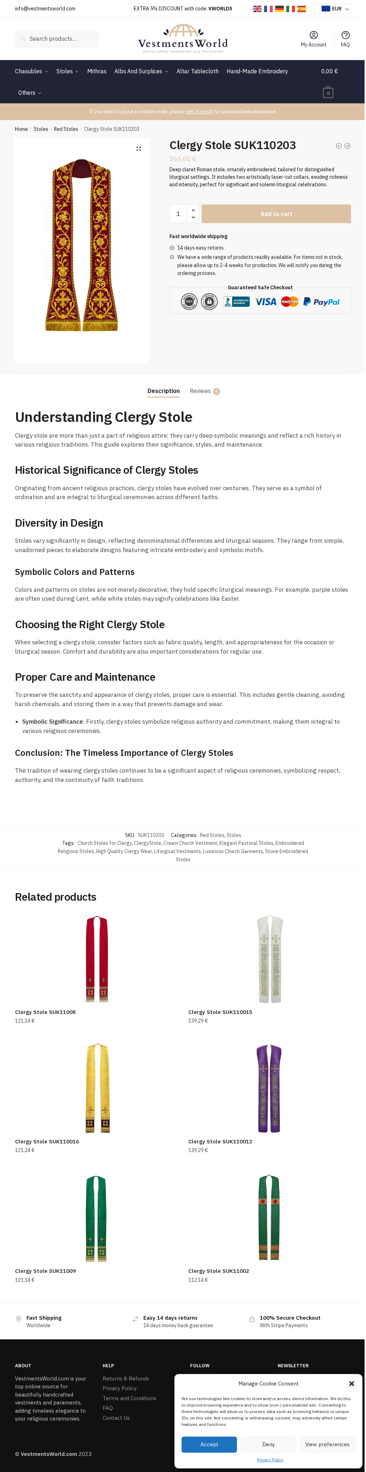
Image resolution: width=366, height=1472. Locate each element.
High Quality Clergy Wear (124, 851)
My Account (314, 44)
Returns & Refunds (126, 1378)
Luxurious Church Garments (233, 851)
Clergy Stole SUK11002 (218, 1270)
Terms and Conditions (129, 1398)
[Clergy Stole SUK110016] (96, 1088)
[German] (280, 8)
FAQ (345, 44)
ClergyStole (147, 843)
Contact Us (116, 1417)
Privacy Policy (270, 1459)
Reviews (200, 390)
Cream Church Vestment (190, 843)
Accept (209, 1444)
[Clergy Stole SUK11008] (96, 959)
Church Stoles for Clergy (105, 843)
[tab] (164, 385)
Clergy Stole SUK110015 (220, 1012)
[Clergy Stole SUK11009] (96, 1217)
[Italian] (291, 8)
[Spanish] (302, 8)
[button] (351, 1383)
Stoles (41, 129)
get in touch (199, 111)
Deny (268, 1444)
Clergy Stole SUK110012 (220, 1141)
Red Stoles (66, 129)
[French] (268, 8)
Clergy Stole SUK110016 (47, 1141)
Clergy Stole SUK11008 (45, 1012)
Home (21, 129)
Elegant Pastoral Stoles (246, 843)
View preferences (327, 1444)
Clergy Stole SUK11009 (45, 1270)
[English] (257, 8)
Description (164, 390)
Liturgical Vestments (177, 851)
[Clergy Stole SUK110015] (269, 959)
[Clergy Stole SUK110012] (269, 1088)
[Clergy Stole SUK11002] (269, 1217)
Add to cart (276, 213)
